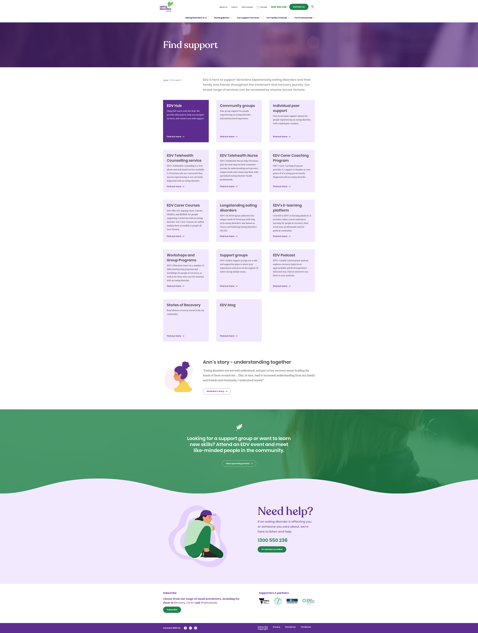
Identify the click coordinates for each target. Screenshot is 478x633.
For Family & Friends (277, 18)
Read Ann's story (215, 391)
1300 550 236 (279, 7)
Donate (264, 7)
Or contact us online (272, 549)
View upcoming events (238, 463)
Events (234, 7)
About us (223, 7)
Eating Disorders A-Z (196, 18)
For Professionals (303, 18)
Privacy (277, 627)
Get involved (247, 7)
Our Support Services (248, 18)
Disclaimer (291, 627)
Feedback (306, 627)
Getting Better (222, 18)
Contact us (299, 6)
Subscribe (172, 609)
